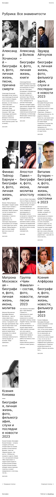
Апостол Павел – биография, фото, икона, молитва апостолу (27, 183)
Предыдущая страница (8, 484)
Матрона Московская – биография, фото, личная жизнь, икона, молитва (9, 293)
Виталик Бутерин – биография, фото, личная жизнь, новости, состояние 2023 (45, 187)
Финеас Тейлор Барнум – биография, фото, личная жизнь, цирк (9, 185)
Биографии (5, 3)
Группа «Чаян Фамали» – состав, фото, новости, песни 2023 (27, 291)
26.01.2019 (4, 126)
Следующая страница (47, 484)
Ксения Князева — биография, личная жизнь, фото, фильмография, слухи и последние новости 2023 (10, 413)
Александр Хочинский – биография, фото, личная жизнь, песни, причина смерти (9, 70)
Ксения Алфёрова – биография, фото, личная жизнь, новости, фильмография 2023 (45, 296)
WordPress (51, 494)
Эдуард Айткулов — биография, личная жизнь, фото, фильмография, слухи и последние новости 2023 (45, 73)
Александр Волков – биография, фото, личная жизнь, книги (27, 64)
